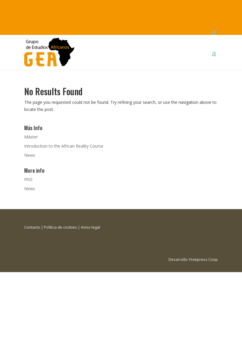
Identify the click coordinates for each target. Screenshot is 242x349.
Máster (31, 137)
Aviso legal (90, 227)
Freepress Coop (203, 259)
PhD (28, 179)
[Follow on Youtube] (52, 7)
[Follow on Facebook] (29, 7)
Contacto (32, 227)
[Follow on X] (40, 7)
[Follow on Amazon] (64, 7)
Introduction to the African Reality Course (63, 146)
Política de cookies (60, 227)
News (29, 155)
